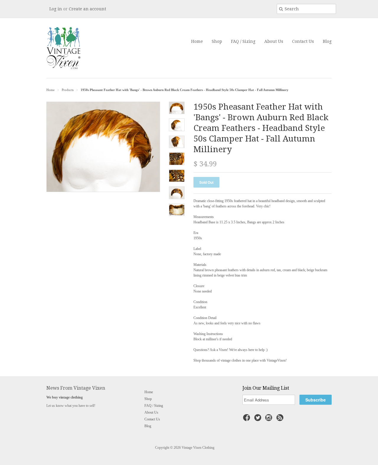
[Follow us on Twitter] (258, 419)
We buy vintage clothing (64, 397)
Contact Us (303, 41)
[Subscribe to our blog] (280, 419)
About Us (273, 41)
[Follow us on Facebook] (247, 419)
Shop (217, 41)
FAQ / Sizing (243, 41)
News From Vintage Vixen (75, 388)
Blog (327, 41)
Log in (55, 8)
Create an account (87, 8)
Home (197, 41)
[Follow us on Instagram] (269, 419)
